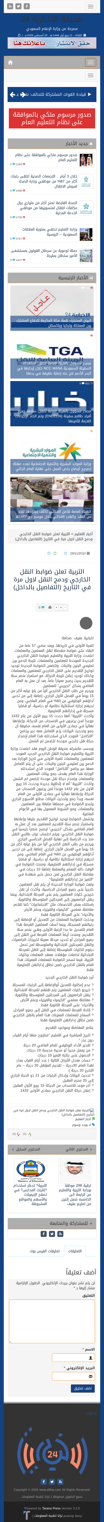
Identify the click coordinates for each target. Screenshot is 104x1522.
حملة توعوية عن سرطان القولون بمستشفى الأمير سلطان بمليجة (44, 253)
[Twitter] (19, 6)
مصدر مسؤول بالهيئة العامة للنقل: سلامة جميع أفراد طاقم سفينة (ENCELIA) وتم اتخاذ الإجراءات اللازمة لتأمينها (53, 416)
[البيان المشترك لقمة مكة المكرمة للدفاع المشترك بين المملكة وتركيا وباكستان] (52, 308)
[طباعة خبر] (49, 607)
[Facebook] (26, 6)
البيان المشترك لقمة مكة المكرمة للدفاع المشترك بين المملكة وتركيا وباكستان (53, 323)
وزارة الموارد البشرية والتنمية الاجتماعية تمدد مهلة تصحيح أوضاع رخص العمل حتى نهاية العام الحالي (52, 466)
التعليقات (75, 1251)
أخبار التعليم (83, 534)
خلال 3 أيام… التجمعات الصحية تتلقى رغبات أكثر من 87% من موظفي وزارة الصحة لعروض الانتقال (44, 181)
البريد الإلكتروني (79, 1368)
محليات (91, 1413)
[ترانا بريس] (27, 1515)
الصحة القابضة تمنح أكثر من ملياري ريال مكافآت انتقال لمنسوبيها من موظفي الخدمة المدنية (47, 208)
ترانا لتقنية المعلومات (48, 1515)
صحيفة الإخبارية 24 (52, 19)
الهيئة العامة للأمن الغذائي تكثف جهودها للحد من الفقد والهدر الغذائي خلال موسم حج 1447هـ (53, 514)
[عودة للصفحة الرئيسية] (52, 1451)
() (14, 1134)
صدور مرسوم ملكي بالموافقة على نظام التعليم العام (52, 118)
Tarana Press (51, 1508)
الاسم (89, 1349)
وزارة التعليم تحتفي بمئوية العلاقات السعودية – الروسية (49, 232)
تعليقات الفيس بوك (45, 1251)
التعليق (88, 1295)
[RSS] (11, 6)
